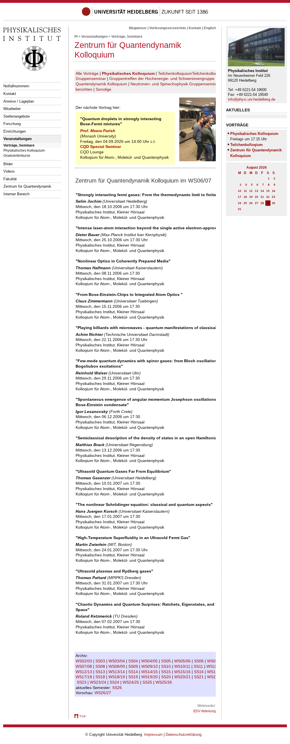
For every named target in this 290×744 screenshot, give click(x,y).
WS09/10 (150, 666)
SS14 (133, 671)
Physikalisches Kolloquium (24, 150)
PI (76, 36)
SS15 (166, 671)
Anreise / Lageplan (18, 101)
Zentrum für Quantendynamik (27, 186)
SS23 (82, 682)
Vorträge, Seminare (19, 145)
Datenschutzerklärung (183, 734)
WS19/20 (150, 677)
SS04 (133, 661)
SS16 (199, 671)
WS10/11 (182, 666)
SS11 (199, 666)
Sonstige (103, 89)
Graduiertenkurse (16, 155)
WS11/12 (215, 666)
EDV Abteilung (204, 711)
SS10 (166, 666)
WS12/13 (84, 671)
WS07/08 (84, 666)
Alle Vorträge (87, 73)
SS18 (100, 677)
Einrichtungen (14, 131)
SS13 (100, 671)
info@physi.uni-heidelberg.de (251, 99)
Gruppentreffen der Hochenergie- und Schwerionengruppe (161, 78)
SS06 (199, 661)
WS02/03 (84, 661)
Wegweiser (138, 28)
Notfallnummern (16, 86)
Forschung (12, 124)
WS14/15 (150, 671)
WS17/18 (84, 677)
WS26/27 (103, 692)
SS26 (117, 687)
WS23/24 (98, 682)
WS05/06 (183, 661)
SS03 (100, 661)
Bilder (8, 164)
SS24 (115, 682)
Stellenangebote (16, 116)
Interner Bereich (16, 194)
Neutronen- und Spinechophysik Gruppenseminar (175, 84)
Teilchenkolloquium (175, 73)
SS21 (199, 677)
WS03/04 (117, 661)
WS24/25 (131, 682)
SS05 (166, 661)
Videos (9, 171)
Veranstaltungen (17, 139)
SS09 (133, 666)
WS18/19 (117, 677)
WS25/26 (164, 682)
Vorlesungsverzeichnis (167, 28)
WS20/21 (183, 677)
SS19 (133, 677)
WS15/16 (183, 671)
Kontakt (9, 94)
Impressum (153, 734)
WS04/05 (150, 661)
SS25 (147, 682)
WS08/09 (117, 666)
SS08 (100, 666)
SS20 (166, 677)
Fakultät (10, 179)
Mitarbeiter (12, 109)
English (210, 28)
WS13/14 (117, 671)
